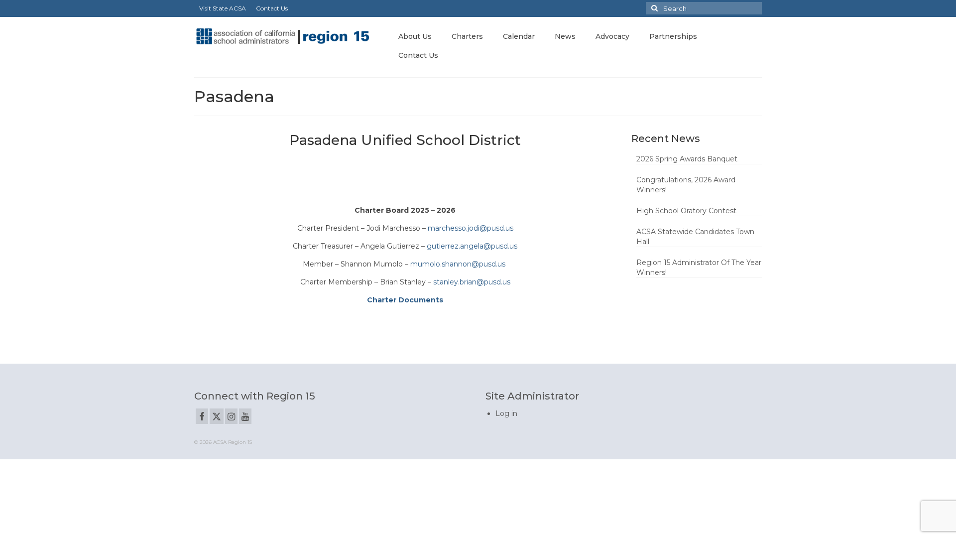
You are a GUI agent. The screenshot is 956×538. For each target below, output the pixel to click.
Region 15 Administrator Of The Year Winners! (698, 267)
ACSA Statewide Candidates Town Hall (695, 236)
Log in (506, 413)
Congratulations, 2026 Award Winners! (685, 184)
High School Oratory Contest (686, 210)
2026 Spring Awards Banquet (686, 158)
